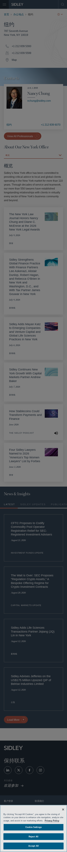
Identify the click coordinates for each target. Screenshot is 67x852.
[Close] (63, 809)
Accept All (33, 846)
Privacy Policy (56, 820)
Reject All (33, 836)
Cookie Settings (33, 827)
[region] (33, 828)
